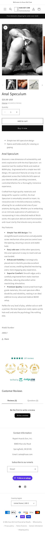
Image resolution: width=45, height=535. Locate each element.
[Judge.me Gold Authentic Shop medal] (11, 369)
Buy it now (22, 128)
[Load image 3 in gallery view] (34, 85)
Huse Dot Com (12, 522)
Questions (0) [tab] (33, 401)
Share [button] (6, 339)
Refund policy (37, 522)
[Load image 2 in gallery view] (22, 85)
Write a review (22, 415)
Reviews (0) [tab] (12, 401)
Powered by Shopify (24, 522)
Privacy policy (9, 526)
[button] (5, 9)
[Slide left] (3, 85)
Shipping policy (23, 530)
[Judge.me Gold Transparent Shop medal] (23, 369)
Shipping (4, 103)
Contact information (36, 526)
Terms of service (21, 526)
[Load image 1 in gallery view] (11, 85)
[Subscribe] (35, 469)
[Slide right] (42, 85)
